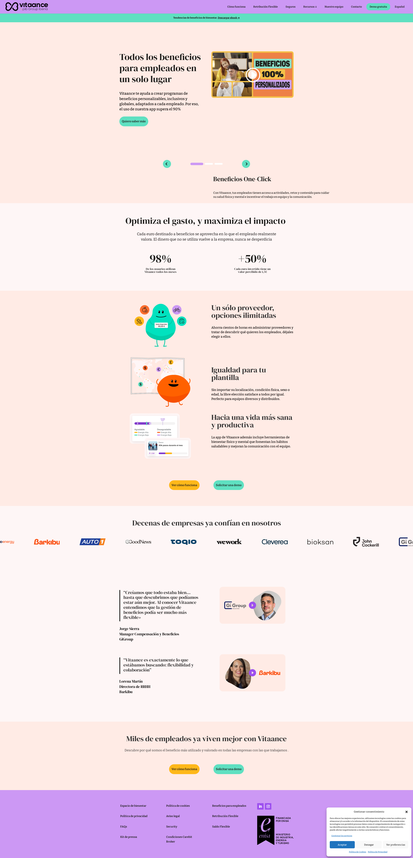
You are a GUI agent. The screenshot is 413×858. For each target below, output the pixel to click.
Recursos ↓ (310, 6)
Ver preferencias (395, 844)
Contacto (356, 6)
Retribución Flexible (265, 6)
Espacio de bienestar (133, 806)
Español (400, 6)
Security (171, 826)
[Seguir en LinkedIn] (260, 806)
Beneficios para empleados (229, 806)
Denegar (369, 844)
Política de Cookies (357, 852)
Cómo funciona (236, 6)
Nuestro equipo (334, 6)
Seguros (291, 6)
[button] (406, 811)
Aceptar (342, 844)
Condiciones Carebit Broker (179, 839)
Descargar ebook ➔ (229, 17)
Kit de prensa (128, 837)
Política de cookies (178, 806)
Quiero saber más (134, 121)
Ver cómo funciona (184, 485)
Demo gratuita (378, 6)
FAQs (123, 826)
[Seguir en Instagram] (268, 806)
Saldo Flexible (221, 826)
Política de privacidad (133, 816)
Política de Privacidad (377, 852)
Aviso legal (173, 816)
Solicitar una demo (229, 485)
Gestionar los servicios (341, 836)
